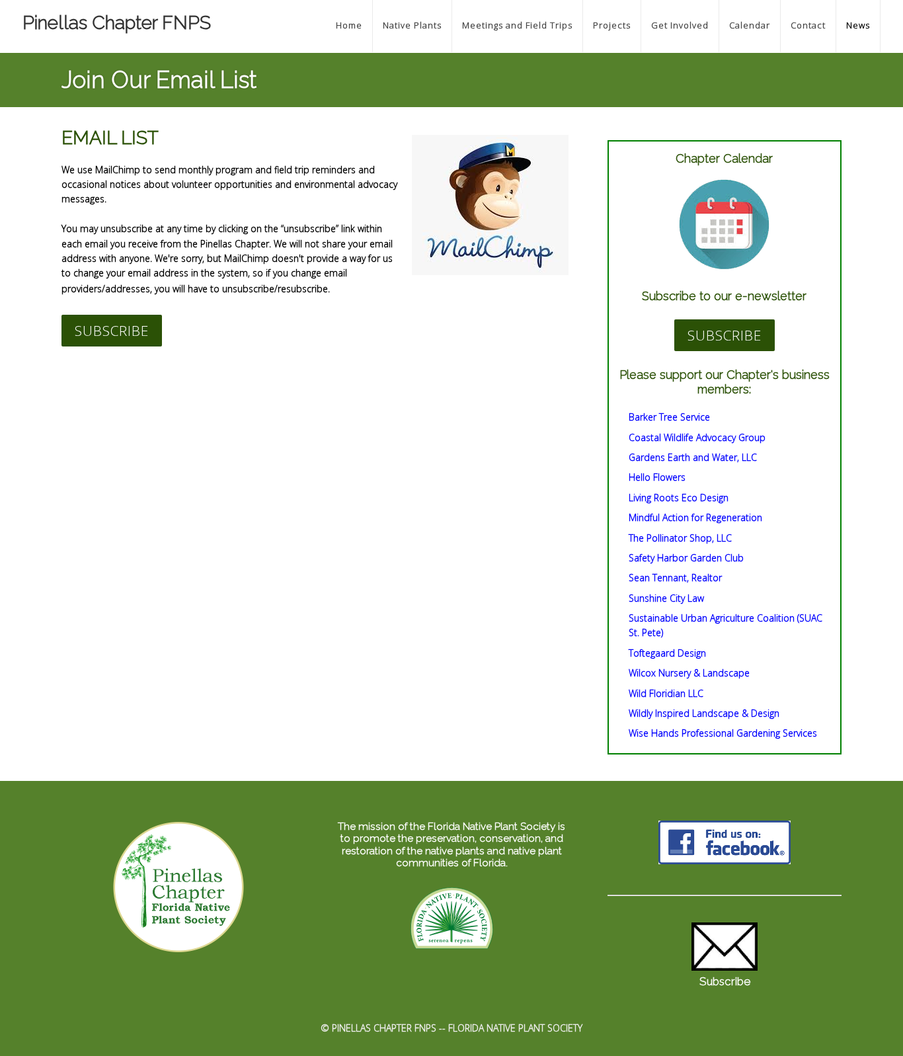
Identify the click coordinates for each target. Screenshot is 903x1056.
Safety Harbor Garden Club (686, 557)
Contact (808, 25)
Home (349, 25)
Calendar (749, 25)
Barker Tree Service (669, 417)
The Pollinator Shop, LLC (680, 538)
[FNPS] (452, 950)
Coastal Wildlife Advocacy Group (697, 437)
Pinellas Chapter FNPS (116, 23)
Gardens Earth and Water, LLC (693, 457)
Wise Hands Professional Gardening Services (723, 733)
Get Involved (680, 25)
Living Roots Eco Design (678, 497)
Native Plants (412, 25)
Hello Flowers (657, 477)
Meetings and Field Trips (517, 25)
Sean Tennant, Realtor (675, 577)
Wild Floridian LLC (666, 693)
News (858, 25)
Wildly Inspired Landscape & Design (704, 713)
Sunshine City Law (666, 598)
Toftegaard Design (667, 653)
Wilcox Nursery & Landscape (689, 673)
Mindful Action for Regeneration (695, 517)
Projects (612, 25)
